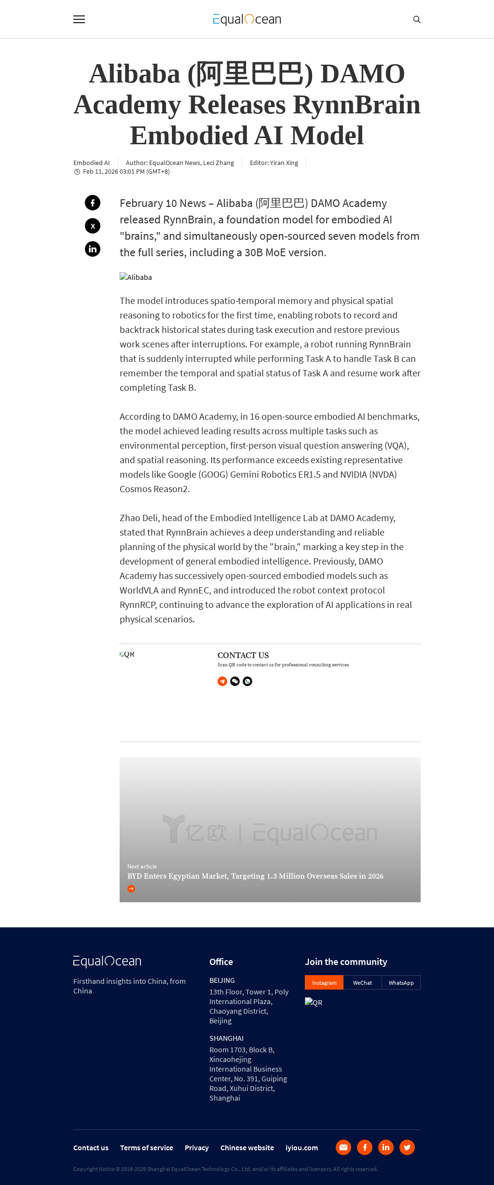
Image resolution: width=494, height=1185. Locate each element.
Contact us (91, 1147)
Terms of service (146, 1147)
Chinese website (247, 1147)
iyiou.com (302, 1147)
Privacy (197, 1147)
